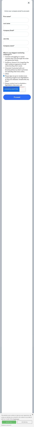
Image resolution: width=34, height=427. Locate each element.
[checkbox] (16, 65)
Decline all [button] (25, 422)
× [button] (32, 414)
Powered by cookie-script (6, 425)
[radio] (16, 58)
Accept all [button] (9, 422)
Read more (16, 419)
